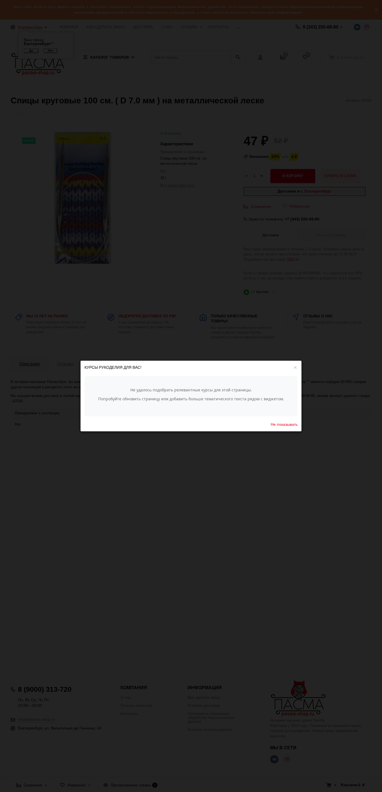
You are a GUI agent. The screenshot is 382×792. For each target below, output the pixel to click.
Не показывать (284, 424)
